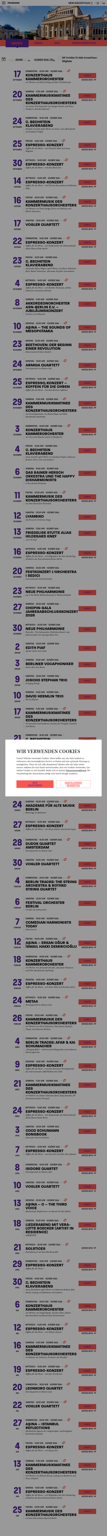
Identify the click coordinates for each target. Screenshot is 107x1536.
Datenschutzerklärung (76, 770)
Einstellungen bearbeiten (73, 784)
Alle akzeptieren (35, 784)
